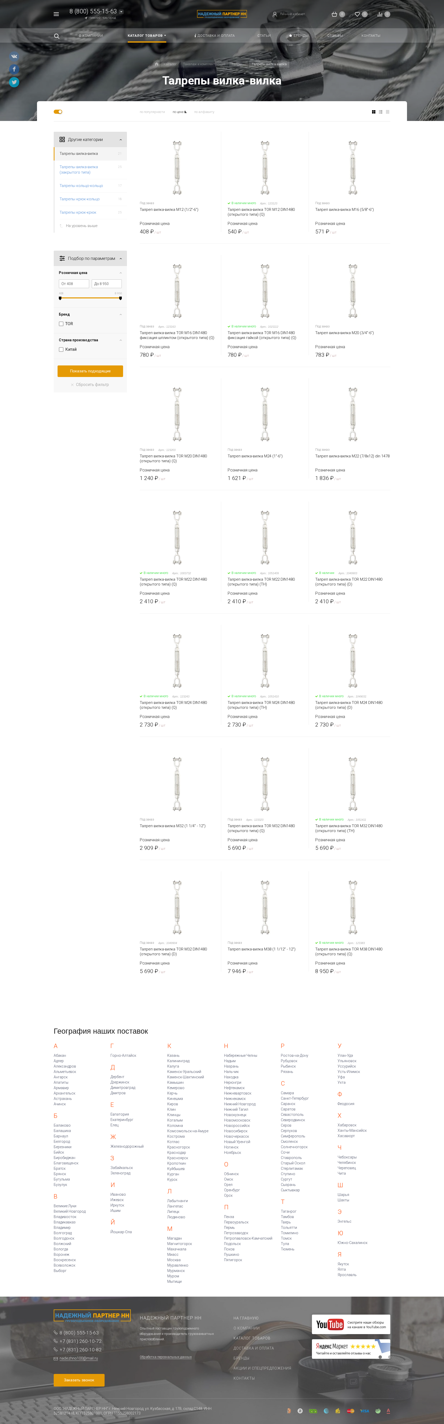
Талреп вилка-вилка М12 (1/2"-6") (169, 209)
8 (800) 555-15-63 (93, 11)
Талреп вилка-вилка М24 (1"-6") (255, 456)
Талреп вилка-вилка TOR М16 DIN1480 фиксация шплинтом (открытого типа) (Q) (177, 335)
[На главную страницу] (222, 13)
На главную (246, 1318)
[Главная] (156, 64)
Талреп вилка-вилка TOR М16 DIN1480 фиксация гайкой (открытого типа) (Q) (262, 335)
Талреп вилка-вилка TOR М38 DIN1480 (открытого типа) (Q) (348, 951)
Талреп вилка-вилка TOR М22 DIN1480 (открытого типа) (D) (348, 582)
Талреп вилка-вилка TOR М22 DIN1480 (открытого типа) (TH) (261, 582)
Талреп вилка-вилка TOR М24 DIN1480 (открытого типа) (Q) (173, 705)
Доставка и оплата (254, 1348)
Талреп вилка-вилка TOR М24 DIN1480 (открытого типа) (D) (348, 705)
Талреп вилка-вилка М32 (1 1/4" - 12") (173, 826)
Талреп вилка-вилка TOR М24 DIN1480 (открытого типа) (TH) (261, 705)
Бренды (241, 1358)
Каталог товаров (252, 1338)
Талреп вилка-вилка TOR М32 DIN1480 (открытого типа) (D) (173, 951)
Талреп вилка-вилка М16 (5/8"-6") (344, 209)
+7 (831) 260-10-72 (81, 1341)
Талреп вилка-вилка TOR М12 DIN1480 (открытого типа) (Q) (261, 212)
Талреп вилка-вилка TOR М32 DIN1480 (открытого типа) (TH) (348, 828)
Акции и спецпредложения (262, 1368)
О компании (247, 1328)
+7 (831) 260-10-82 (81, 1350)
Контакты (244, 1378)
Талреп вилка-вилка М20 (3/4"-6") (344, 333)
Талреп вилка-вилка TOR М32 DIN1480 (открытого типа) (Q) (261, 828)
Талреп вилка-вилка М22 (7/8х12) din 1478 (352, 456)
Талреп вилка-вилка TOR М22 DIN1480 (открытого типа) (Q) (173, 582)
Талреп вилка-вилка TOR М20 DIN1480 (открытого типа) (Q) (173, 458)
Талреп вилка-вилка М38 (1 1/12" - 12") (261, 949)
